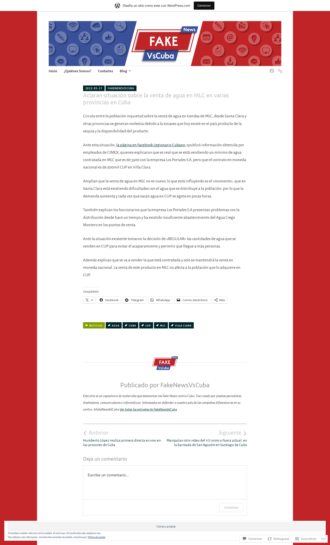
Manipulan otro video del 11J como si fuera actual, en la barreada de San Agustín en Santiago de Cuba (207, 438)
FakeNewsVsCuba (121, 88)
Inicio (53, 71)
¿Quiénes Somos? (77, 71)
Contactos (105, 71)
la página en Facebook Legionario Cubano (150, 145)
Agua (115, 325)
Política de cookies (96, 537)
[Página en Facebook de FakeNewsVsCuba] (271, 68)
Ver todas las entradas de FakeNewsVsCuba (148, 409)
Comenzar (204, 5)
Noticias (96, 325)
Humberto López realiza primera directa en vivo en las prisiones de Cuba (122, 438)
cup (148, 325)
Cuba (132, 325)
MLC (163, 325)
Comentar (231, 507)
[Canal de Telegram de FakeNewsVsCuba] (279, 68)
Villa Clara (183, 325)
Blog (123, 71)
